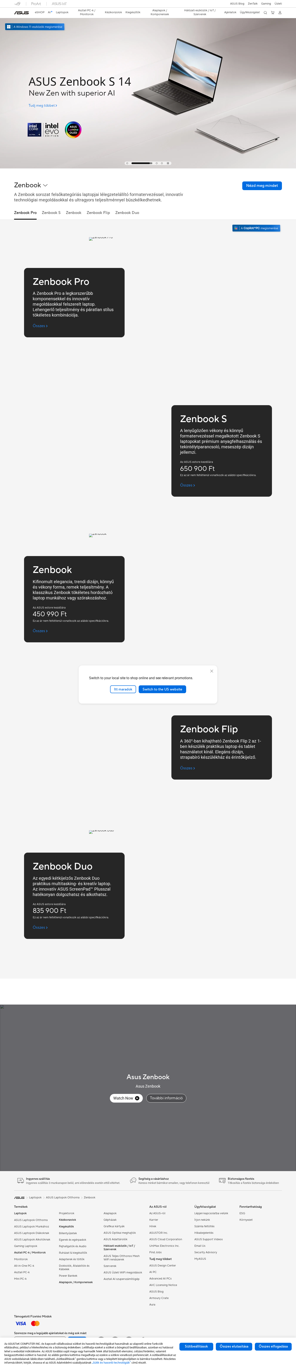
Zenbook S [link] (51, 212)
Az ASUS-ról (157, 1213)
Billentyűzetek (68, 1233)
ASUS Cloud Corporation (165, 1239)
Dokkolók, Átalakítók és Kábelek (74, 1267)
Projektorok (66, 1213)
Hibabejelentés (203, 1233)
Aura (152, 1304)
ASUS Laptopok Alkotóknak (32, 1239)
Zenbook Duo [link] (127, 212)
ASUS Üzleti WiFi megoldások (123, 1272)
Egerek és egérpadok (72, 1240)
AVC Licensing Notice (163, 1285)
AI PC (153, 1272)
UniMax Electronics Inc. (164, 1246)
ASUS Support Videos (208, 1239)
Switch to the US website (162, 689)
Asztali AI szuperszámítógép (122, 1279)
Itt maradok (123, 689)
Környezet (246, 1220)
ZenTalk (253, 3)
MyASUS (200, 1259)
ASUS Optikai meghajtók (120, 1233)
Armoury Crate (159, 1298)
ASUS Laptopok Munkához (31, 1226)
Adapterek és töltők (72, 1259)
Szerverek (110, 1266)
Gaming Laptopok (25, 1246)
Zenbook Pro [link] (25, 212)
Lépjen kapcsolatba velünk (211, 1213)
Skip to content (17, 13)
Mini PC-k (20, 1279)
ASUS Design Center (162, 1265)
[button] (266, 3)
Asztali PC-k (22, 1272)
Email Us (199, 1246)
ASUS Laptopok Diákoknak (31, 1233)
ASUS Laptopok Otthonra (31, 1220)
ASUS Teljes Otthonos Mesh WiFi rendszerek (122, 1257)
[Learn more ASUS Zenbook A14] (148, 167)
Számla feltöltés (204, 1226)
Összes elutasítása (234, 1346)
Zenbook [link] (73, 212)
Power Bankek (68, 1276)
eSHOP (39, 12)
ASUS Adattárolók (115, 1239)
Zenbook (89, 1197)
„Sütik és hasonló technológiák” (111, 1362)
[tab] (127, 163)
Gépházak (110, 1220)
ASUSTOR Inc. (158, 1233)
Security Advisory (205, 1252)
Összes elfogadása (273, 1346)
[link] (21, 12)
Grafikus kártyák (114, 1226)
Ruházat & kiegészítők (73, 1253)
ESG (242, 1213)
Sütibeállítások (196, 1346)
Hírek (152, 1226)
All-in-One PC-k (24, 1266)
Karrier (153, 1220)
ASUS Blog (237, 3)
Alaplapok (110, 1213)
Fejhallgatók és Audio (72, 1246)
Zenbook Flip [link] (98, 212)
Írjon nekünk (202, 1220)
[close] (211, 671)
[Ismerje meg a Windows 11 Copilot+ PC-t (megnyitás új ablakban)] (257, 228)
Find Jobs (155, 1252)
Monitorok (21, 1259)
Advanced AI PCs (160, 1278)
